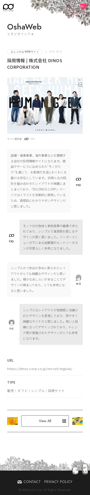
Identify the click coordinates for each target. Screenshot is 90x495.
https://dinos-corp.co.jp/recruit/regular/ (40, 368)
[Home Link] (8, 7)
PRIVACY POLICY (58, 481)
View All (45, 420)
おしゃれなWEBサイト (25, 52)
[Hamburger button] (83, 6)
